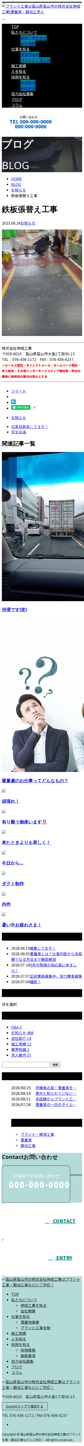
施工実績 (18, 66)
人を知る (18, 71)
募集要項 (28, 88)
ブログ (16, 99)
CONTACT (18, 133)
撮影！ (35, 981)
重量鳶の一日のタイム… (56, 1104)
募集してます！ (43, 948)
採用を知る (20, 77)
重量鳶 (26, 1140)
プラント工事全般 (35, 60)
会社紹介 (21, 1038)
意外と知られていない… (56, 1093)
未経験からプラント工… (56, 1099)
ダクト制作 (13, 883)
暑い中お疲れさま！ (22, 925)
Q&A (16, 1027)
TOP (15, 26)
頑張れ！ (11, 801)
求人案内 (21, 1055)
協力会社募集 (22, 93)
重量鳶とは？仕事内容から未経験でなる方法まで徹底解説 (46, 956)
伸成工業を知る (34, 38)
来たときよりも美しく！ (26, 842)
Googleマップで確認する (24, 1406)
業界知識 (20, 1049)
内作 (6, 904)
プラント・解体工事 (37, 1134)
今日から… (12, 863)
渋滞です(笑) (14, 609)
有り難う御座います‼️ (24, 822)
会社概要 (28, 43)
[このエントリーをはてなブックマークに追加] (13, 402)
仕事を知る (20, 49)
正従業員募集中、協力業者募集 (56, 976)
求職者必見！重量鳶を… (56, 1087)
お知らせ (28, 223)
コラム (16, 105)
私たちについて (24, 32)
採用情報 (28, 82)
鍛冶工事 (28, 1145)
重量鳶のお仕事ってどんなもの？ (35, 780)
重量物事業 (30, 54)
